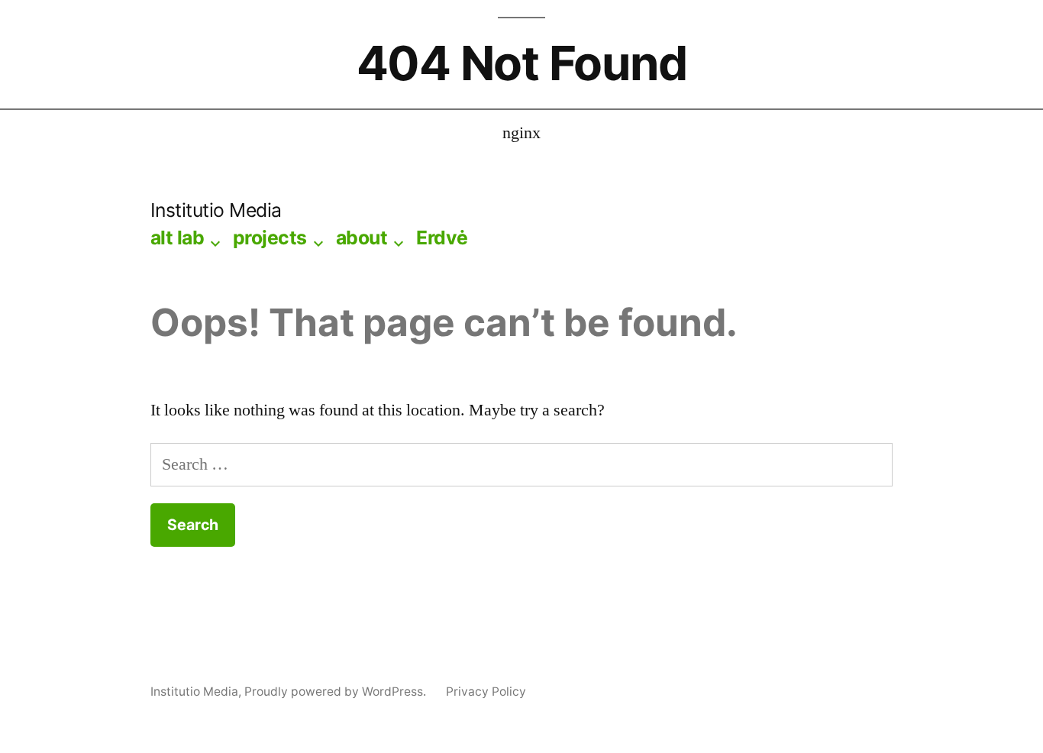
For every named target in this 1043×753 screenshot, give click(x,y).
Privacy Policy (486, 691)
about (362, 237)
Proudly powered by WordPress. (336, 691)
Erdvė (442, 237)
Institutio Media (216, 210)
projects (270, 237)
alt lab (177, 237)
